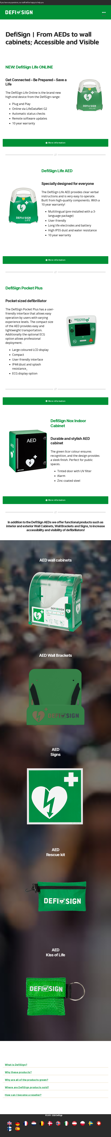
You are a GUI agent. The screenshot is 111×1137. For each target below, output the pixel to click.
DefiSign (59, 1115)
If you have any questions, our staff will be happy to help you (22, 2)
